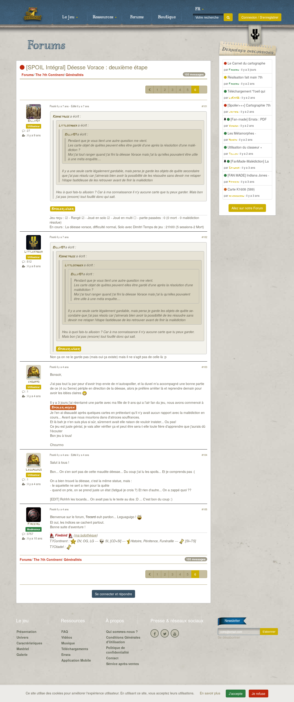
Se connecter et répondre (113, 594)
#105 (204, 509)
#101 (204, 106)
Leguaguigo (34, 470)
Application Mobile (76, 660)
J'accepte (236, 693)
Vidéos (66, 637)
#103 (204, 367)
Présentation (27, 631)
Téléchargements (74, 648)
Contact (112, 658)
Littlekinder (68, 125)
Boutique (167, 17)
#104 (204, 455)
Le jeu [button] (69, 17)
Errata (66, 654)
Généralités (75, 74)
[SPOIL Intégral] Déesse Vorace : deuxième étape (86, 67)
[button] (199, 9)
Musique (68, 643)
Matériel (23, 648)
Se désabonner (229, 637)
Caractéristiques (29, 643)
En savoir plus (210, 693)
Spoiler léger (63, 209)
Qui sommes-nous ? (122, 631)
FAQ (64, 631)
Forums (137, 17)
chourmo (33, 382)
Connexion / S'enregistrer (259, 17)
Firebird (34, 524)
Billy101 (34, 121)
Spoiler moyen (63, 407)
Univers (22, 637)
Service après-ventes (122, 663)
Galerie (22, 654)
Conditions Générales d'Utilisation (123, 639)
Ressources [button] (103, 17)
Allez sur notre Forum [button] (247, 208)
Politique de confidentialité (117, 649)
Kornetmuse (61, 116)
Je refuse (258, 693)
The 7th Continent (49, 74)
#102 (204, 237)
